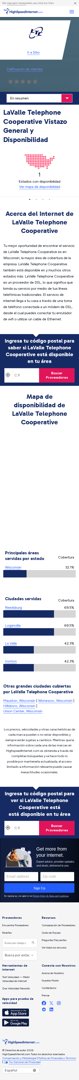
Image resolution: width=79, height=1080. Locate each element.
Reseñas (7, 932)
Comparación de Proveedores (58, 925)
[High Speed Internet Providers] (23, 11)
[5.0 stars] (35, 81)
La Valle (11, 643)
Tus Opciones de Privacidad (25, 1062)
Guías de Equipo (51, 932)
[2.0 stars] (17, 81)
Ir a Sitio (33, 52)
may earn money (16, 3)
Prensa (45, 995)
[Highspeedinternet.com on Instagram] (59, 1004)
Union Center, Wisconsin (22, 711)
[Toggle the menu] (72, 12)
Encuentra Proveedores (15, 925)
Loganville (13, 625)
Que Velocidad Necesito (16, 988)
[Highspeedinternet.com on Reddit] (44, 1010)
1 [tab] (29, 199)
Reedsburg (13, 607)
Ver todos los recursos (54, 947)
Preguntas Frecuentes (54, 940)
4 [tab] (49, 199)
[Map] (39, 488)
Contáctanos (49, 988)
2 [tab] (36, 199)
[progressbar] (39, 573)
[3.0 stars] (23, 81)
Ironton (11, 661)
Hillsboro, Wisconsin (19, 706)
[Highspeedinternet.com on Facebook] (44, 1004)
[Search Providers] (32, 942)
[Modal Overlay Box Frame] (39, 870)
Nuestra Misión (50, 980)
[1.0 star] (10, 81)
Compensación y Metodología (19, 1058)
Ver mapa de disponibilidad (39, 187)
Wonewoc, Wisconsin (55, 701)
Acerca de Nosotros (53, 973)
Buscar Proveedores (57, 375)
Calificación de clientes (25, 69)
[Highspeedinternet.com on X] (51, 1004)
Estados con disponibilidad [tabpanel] (39, 180)
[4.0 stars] (29, 81)
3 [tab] (43, 199)
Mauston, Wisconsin (19, 701)
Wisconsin (13, 567)
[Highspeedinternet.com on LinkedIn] (51, 1010)
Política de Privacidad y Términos (57, 1058)
